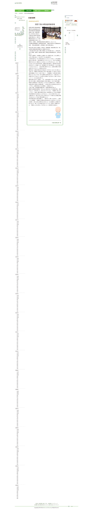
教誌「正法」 (45, 503)
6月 (17, 84)
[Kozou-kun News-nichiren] (65, 16)
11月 (18, 76)
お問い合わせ (51, 504)
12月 (18, 75)
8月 (17, 64)
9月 (17, 79)
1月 (17, 71)
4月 (17, 67)
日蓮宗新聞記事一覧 (56, 122)
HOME (16, 13)
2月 (17, 70)
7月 (17, 82)
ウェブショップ (55, 503)
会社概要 (35, 504)
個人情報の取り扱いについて (43, 504)
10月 (18, 78)
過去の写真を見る (22, 20)
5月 (17, 66)
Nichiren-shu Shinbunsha (47, 507)
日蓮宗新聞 (21, 13)
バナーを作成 (67, 17)
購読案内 (49, 503)
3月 (17, 69)
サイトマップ (56, 504)
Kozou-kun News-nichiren (69, 15)
